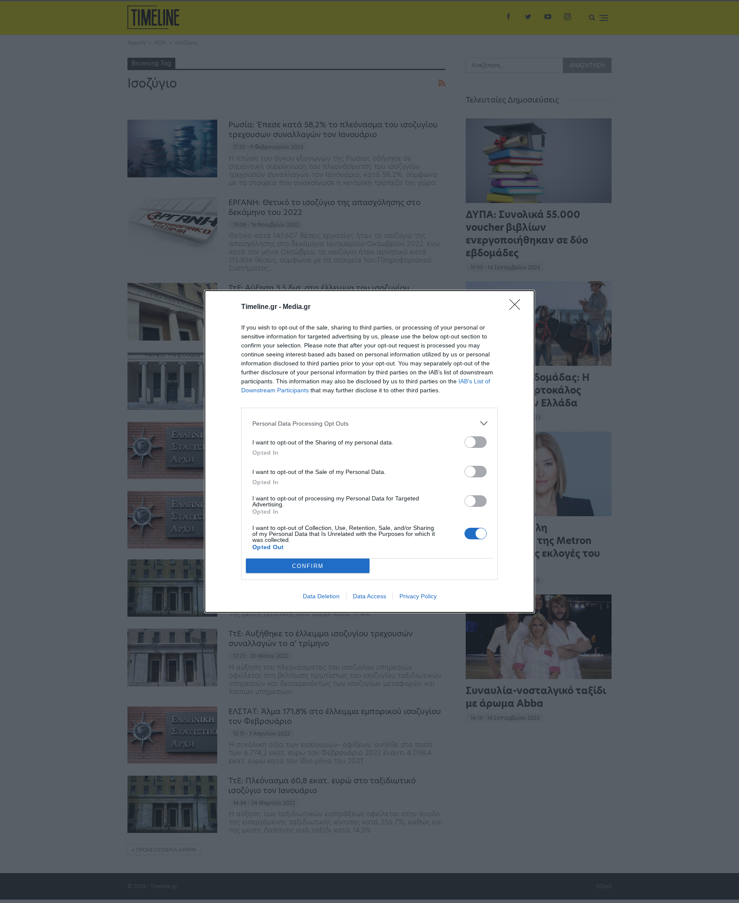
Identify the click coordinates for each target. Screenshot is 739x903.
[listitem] (369, 423)
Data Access (369, 596)
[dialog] (369, 451)
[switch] (475, 442)
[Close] (517, 307)
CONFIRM (308, 566)
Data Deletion (321, 596)
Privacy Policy (418, 596)
